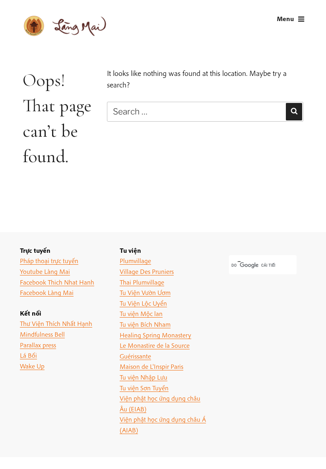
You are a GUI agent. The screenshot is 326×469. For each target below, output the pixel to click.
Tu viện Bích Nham (145, 324)
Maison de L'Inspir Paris (151, 366)
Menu (285, 18)
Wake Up (32, 366)
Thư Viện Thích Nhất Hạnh (56, 323)
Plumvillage (135, 260)
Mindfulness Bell (42, 334)
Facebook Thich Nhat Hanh (57, 282)
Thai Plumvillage (142, 282)
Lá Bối (28, 355)
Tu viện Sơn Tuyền (144, 388)
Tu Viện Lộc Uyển (143, 303)
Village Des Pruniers (147, 271)
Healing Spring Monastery (155, 335)
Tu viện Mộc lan (141, 313)
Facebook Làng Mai (47, 292)
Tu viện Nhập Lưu (143, 377)
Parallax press (38, 345)
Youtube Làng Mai (45, 271)
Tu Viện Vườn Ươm (145, 292)
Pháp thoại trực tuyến (49, 260)
